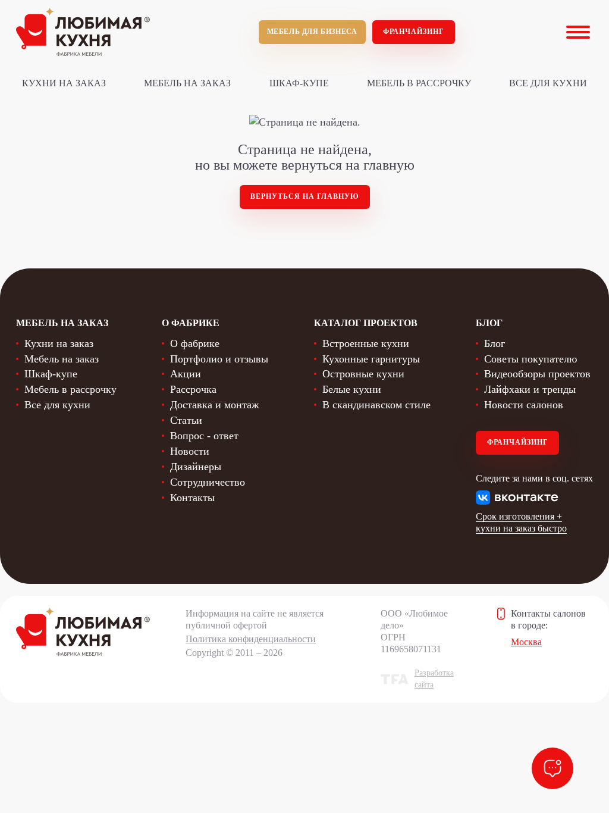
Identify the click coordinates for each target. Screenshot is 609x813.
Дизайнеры (195, 467)
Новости (189, 451)
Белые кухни (351, 389)
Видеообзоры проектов (537, 374)
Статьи (186, 420)
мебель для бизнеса (312, 31)
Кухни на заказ (64, 83)
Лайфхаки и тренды (530, 389)
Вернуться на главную (304, 196)
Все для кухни (548, 83)
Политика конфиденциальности (251, 639)
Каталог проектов (365, 323)
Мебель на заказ (187, 83)
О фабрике (194, 343)
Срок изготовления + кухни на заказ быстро (521, 522)
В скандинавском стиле (376, 405)
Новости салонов (523, 405)
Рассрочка (193, 389)
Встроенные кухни (365, 343)
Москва (526, 642)
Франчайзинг (413, 31)
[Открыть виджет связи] (552, 768)
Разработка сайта (434, 678)
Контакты (192, 498)
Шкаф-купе (299, 83)
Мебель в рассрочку (419, 83)
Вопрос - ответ (204, 436)
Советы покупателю (530, 359)
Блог (494, 343)
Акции (185, 374)
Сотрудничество (207, 482)
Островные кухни (363, 374)
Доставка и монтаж (214, 405)
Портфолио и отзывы (219, 359)
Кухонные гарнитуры (371, 359)
